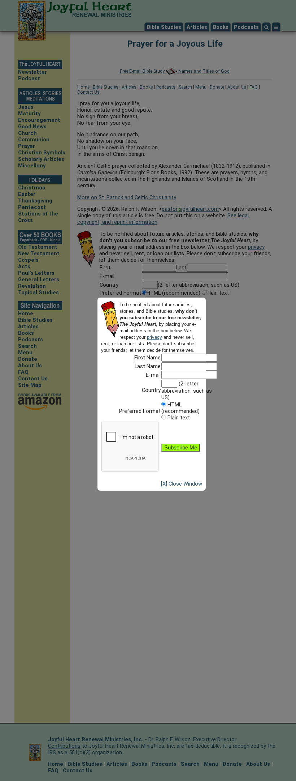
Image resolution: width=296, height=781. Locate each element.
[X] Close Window (181, 484)
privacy (154, 337)
